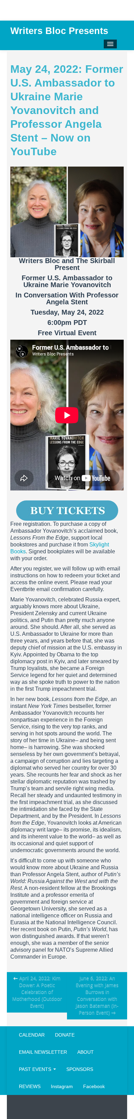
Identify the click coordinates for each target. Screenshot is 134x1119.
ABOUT (85, 1052)
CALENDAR (32, 1035)
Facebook (94, 1086)
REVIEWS (30, 1086)
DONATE (65, 1035)
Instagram (62, 1086)
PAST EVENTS (36, 1069)
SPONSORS (79, 1069)
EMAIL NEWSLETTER (43, 1052)
